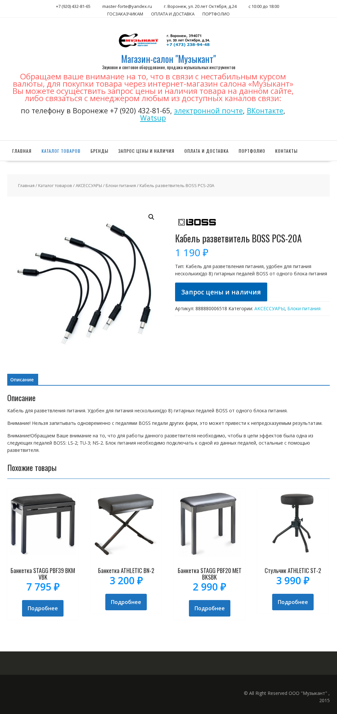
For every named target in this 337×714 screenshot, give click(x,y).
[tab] (22, 380)
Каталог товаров (61, 150)
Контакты (286, 150)
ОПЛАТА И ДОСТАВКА (172, 14)
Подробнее (43, 608)
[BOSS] (196, 230)
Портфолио (252, 150)
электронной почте (208, 110)
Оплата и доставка (206, 150)
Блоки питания (121, 185)
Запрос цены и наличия (146, 150)
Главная (22, 150)
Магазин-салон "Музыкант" (168, 59)
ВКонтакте (265, 110)
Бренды (99, 150)
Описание (22, 379)
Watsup (153, 118)
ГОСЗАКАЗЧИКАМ (125, 14)
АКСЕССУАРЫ (89, 185)
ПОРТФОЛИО (216, 14)
